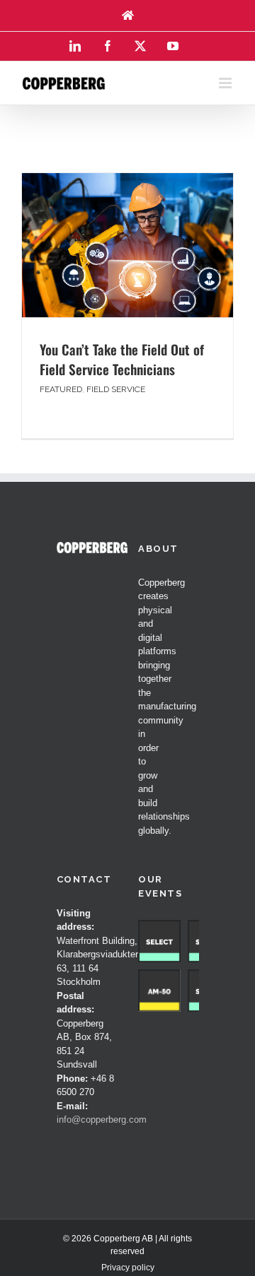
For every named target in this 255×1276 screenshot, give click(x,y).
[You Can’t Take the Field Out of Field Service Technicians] (127, 245)
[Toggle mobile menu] (226, 83)
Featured (61, 389)
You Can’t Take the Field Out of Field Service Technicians (122, 359)
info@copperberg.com (102, 1119)
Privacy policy (127, 1267)
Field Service (115, 389)
